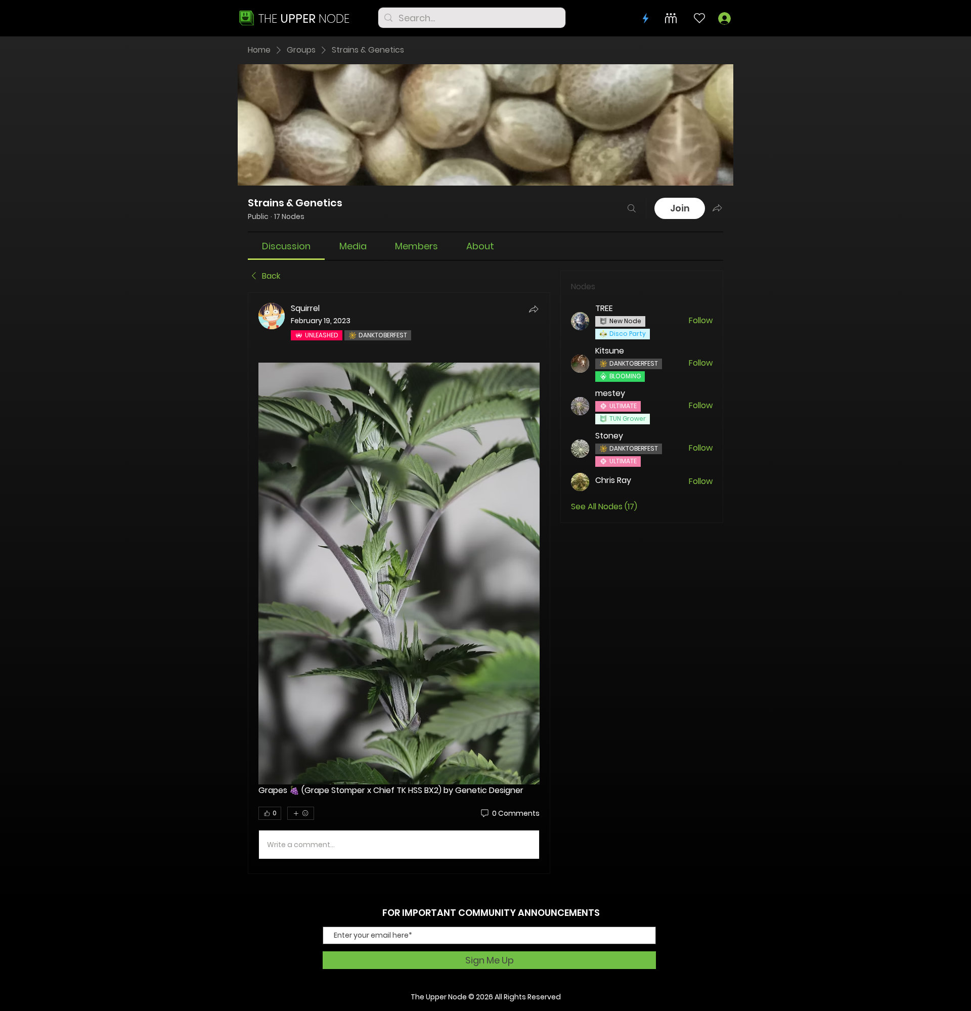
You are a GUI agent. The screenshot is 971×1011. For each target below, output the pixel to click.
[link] (286, 246)
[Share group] (717, 208)
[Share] (533, 309)
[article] (399, 583)
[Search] (632, 208)
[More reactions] (300, 813)
